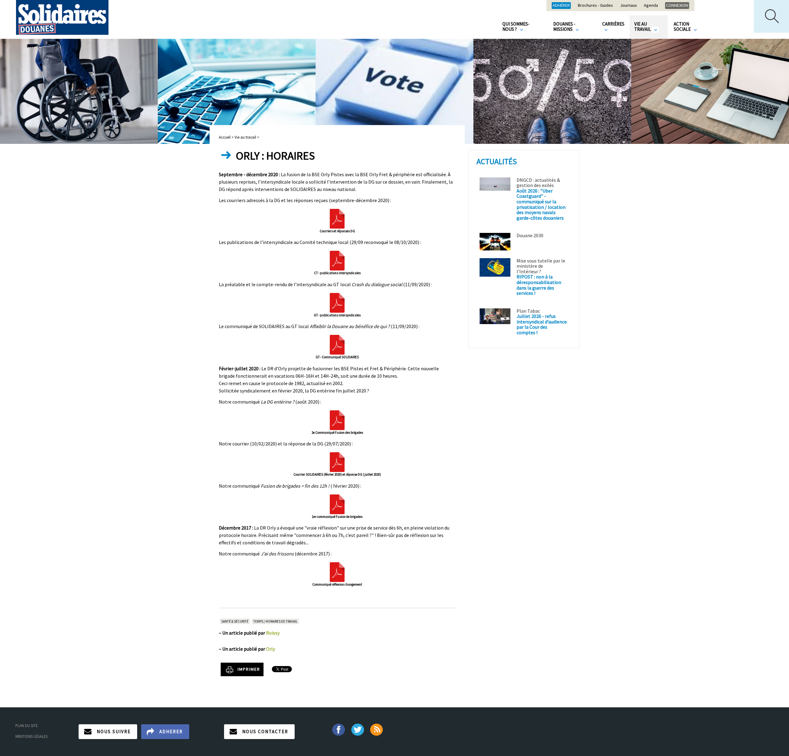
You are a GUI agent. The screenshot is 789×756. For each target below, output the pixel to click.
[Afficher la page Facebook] (338, 728)
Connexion (677, 5)
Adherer (171, 731)
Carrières (613, 24)
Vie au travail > (247, 137)
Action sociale (683, 26)
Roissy (273, 633)
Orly (270, 649)
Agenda (651, 5)
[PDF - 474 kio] (337, 571)
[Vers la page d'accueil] (62, 17)
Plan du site (26, 725)
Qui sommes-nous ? (515, 26)
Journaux (628, 5)
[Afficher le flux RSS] (377, 728)
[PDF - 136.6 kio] (337, 503)
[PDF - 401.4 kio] (337, 302)
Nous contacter (265, 731)
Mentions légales (31, 736)
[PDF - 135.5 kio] (337, 344)
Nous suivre (114, 731)
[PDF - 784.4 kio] (337, 260)
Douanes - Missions (564, 26)
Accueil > (227, 137)
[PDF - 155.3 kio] (337, 461)
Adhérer (561, 5)
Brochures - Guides (595, 5)
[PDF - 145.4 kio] (337, 419)
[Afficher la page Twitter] (358, 728)
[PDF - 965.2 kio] (337, 218)
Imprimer (249, 669)
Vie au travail (643, 26)
